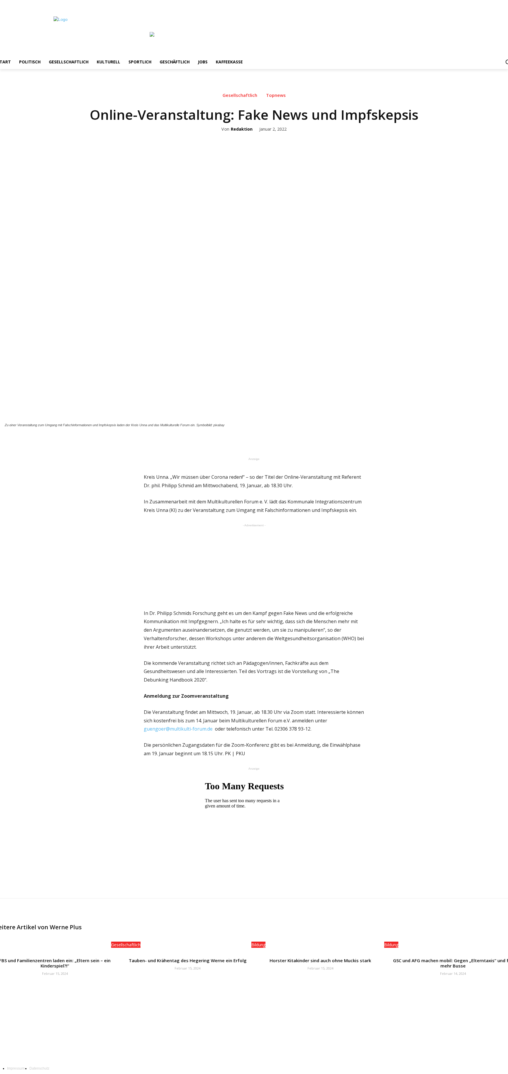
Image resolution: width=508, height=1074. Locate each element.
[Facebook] (479, 4)
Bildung (258, 944)
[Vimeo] (503, 4)
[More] (300, 441)
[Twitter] (495, 4)
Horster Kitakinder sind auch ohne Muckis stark (320, 960)
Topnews (276, 95)
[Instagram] (487, 4)
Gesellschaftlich (240, 95)
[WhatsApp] (286, 441)
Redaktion (242, 129)
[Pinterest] (272, 441)
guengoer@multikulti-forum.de (178, 729)
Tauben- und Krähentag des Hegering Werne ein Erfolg (188, 960)
